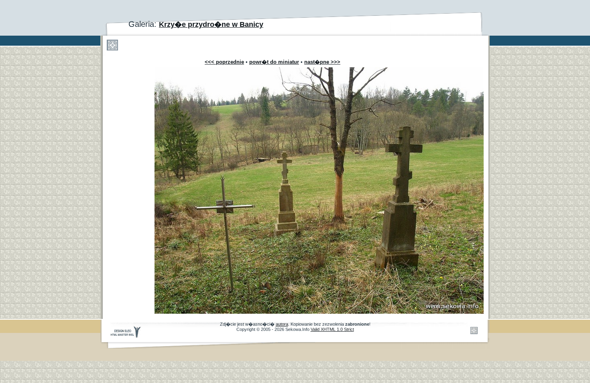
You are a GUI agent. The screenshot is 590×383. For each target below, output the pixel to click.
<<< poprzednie (224, 62)
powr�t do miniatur (274, 62)
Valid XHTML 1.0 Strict (332, 329)
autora (282, 324)
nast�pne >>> (322, 62)
